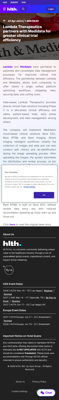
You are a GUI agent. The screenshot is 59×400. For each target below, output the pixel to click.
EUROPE (14, 2)
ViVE (23, 2)
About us (20, 382)
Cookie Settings (20, 391)
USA (5, 2)
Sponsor (8, 294)
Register (48, 290)
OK (44, 195)
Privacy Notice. (30, 187)
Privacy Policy (39, 382)
